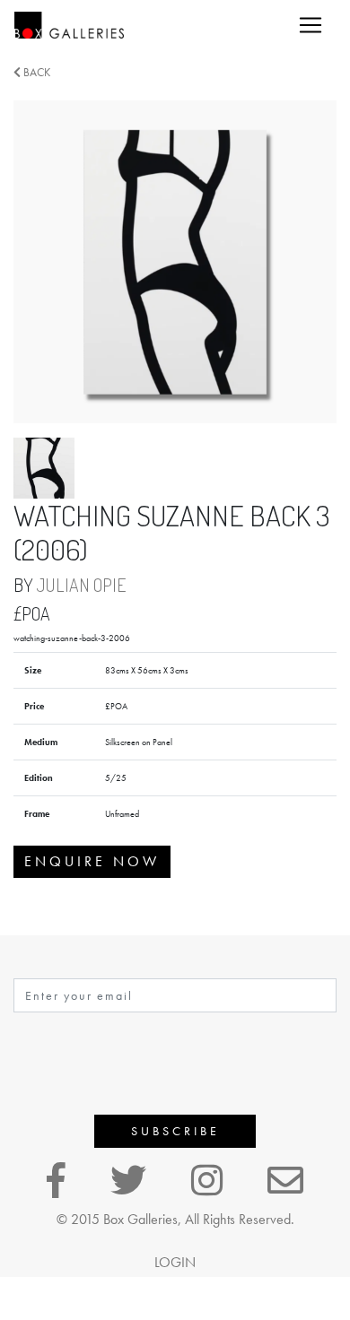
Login (175, 1262)
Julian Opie (81, 584)
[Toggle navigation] (310, 25)
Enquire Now (92, 861)
